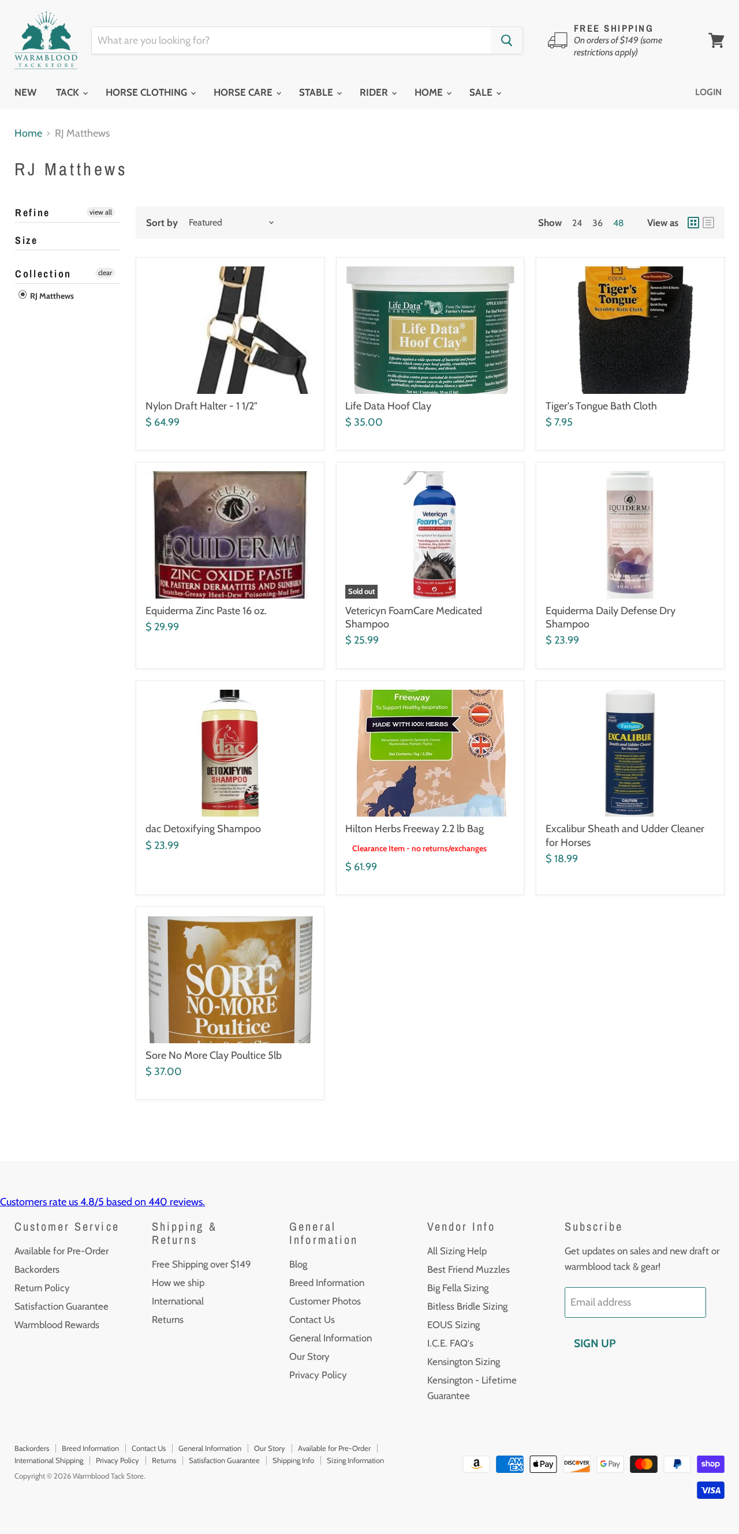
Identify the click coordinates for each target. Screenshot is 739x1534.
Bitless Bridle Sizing (467, 1306)
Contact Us (312, 1319)
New (25, 92)
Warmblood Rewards (56, 1324)
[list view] (708, 222)
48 (618, 222)
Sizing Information (355, 1460)
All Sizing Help (457, 1251)
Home (430, 92)
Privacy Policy (318, 1375)
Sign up (594, 1343)
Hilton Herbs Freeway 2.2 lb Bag (414, 828)
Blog (298, 1264)
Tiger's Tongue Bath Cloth (601, 406)
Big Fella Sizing (457, 1288)
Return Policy (42, 1288)
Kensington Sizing (463, 1361)
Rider (375, 92)
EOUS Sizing (453, 1324)
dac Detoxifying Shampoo (203, 828)
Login (708, 92)
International (178, 1301)
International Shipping (48, 1460)
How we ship (178, 1282)
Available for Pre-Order (61, 1251)
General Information (330, 1338)
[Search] (506, 40)
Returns (168, 1319)
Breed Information (326, 1282)
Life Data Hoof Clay (388, 406)
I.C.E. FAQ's (450, 1343)
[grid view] (693, 222)
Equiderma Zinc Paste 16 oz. (206, 610)
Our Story (309, 1356)
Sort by (162, 222)
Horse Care (244, 92)
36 (597, 222)
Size (26, 240)
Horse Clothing (147, 92)
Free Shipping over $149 (201, 1264)
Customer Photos (325, 1301)
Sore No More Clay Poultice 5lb (213, 1055)
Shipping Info (293, 1460)
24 (577, 222)
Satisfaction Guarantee (61, 1306)
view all (100, 212)
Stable (317, 92)
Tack (68, 92)
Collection (43, 273)
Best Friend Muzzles (468, 1269)
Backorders (36, 1269)
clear (105, 272)
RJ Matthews (51, 296)
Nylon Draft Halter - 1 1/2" (201, 406)
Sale (482, 92)
